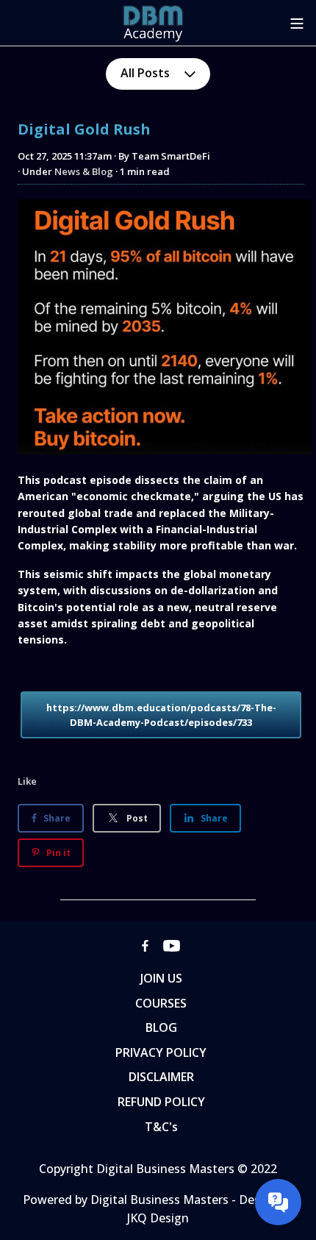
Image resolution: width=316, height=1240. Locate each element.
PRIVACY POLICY (161, 1052)
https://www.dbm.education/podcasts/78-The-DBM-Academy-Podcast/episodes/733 (161, 715)
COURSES (161, 1003)
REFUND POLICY (161, 1102)
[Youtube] (171, 945)
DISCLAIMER (161, 1077)
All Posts (147, 73)
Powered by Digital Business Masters (127, 1199)
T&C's (161, 1127)
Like (27, 781)
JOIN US (161, 978)
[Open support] (278, 1202)
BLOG (161, 1027)
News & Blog (83, 171)
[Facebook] (145, 945)
